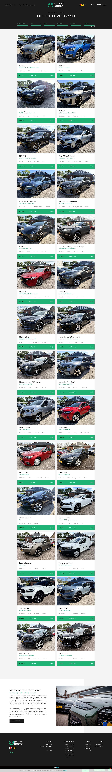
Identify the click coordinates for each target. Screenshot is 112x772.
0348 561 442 (11, 4)
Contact (93, 4)
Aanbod (87, 4)
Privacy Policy (49, 750)
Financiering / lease (87, 748)
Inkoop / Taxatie (88, 744)
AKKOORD (85, 770)
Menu (103, 4)
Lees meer (65, 770)
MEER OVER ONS (16, 720)
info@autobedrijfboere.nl (27, 4)
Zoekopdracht (88, 746)
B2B (99, 4)
